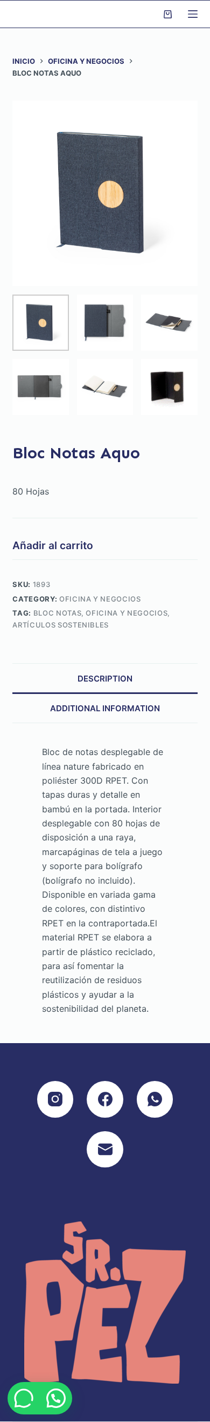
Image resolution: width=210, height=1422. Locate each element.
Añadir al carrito (52, 545)
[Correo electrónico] (105, 1149)
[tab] (104, 678)
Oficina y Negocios (100, 599)
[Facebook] (105, 1099)
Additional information (105, 708)
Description (105, 678)
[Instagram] (55, 1099)
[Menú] (193, 14)
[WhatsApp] (155, 1099)
